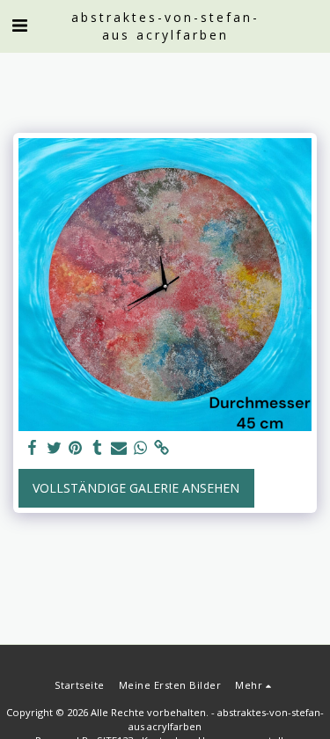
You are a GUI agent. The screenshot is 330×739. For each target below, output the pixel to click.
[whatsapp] (141, 448)
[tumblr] (98, 448)
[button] (19, 25)
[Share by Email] (119, 448)
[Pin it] (76, 448)
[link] (162, 448)
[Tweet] (54, 448)
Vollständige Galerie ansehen (136, 487)
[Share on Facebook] (32, 448)
